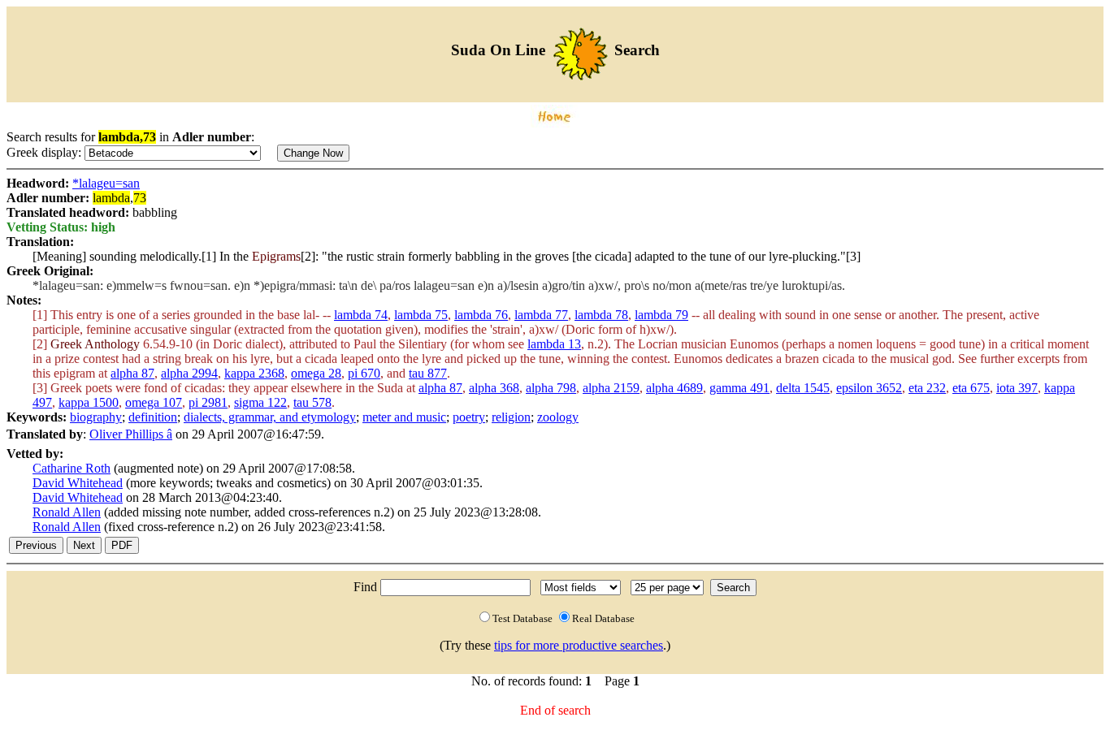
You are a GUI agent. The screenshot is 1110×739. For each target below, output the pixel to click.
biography (96, 417)
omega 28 (316, 373)
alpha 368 (494, 388)
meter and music (404, 417)
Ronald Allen (67, 512)
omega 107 (153, 402)
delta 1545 (803, 388)
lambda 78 (601, 315)
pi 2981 (208, 402)
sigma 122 (260, 402)
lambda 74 (361, 315)
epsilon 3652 (869, 388)
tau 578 (312, 402)
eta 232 (927, 388)
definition (152, 417)
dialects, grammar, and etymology (270, 417)
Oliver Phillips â (130, 434)
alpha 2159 (611, 388)
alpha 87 (132, 373)
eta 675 (971, 388)
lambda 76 (481, 315)
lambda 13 (554, 344)
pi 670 (364, 373)
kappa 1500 (89, 402)
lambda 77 (541, 315)
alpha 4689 (674, 388)
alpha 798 (551, 388)
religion (511, 417)
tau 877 (428, 373)
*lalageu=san (106, 183)
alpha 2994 (189, 373)
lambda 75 (421, 315)
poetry (469, 417)
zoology (558, 417)
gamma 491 (739, 388)
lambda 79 (661, 315)
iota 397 (1017, 388)
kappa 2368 (254, 373)
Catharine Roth (72, 468)
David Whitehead (78, 483)
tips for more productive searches (578, 645)
